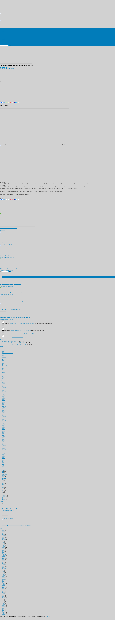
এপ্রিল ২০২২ (3, 424)
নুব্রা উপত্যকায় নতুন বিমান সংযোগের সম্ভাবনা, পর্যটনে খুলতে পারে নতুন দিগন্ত (10, 309)
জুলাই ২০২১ (3, 431)
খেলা (2, 359)
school (3, 352)
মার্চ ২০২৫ (3, 396)
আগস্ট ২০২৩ (3, 411)
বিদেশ (2, 29)
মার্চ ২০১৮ (3, 463)
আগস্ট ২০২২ (3, 421)
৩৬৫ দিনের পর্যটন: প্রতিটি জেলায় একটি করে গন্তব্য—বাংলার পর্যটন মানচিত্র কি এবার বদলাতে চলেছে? (14, 292)
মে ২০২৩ (3, 413)
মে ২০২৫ (3, 394)
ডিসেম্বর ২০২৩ (3, 408)
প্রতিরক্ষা (3, 363)
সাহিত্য (2, 378)
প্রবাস (2, 40)
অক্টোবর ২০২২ (3, 419)
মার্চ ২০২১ (3, 434)
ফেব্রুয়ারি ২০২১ (4, 435)
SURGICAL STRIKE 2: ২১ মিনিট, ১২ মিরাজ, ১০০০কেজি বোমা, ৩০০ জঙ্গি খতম (21, 330)
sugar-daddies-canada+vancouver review (7, 353)
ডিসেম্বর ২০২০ (3, 437)
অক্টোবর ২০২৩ (3, 409)
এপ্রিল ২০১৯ (3, 453)
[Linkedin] (5, 102)
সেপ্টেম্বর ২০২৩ (4, 410)
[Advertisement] (27, 6)
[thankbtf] (17, 226)
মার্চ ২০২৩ (3, 415)
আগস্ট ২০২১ (3, 430)
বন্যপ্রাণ (3, 36)
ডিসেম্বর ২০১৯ (3, 594)
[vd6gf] (34, 142)
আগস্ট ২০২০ (3, 440)
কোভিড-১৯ (3, 358)
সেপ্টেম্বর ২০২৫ (4, 391)
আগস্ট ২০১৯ (3, 450)
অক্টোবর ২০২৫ (3, 390)
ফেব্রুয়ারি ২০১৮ (4, 464)
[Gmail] (13, 102)
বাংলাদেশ (3, 31)
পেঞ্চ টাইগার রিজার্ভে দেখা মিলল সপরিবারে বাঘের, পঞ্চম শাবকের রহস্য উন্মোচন (8, 228)
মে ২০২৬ (3, 384)
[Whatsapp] (7, 102)
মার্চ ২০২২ (3, 425)
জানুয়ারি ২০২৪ (3, 407)
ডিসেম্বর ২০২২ (3, 565)
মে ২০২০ (3, 442)
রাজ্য (2, 30)
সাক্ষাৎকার (3, 377)
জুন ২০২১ (3, 432)
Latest (3, 276)
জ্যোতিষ (3, 360)
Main (0, 67)
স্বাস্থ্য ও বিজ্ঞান (3, 33)
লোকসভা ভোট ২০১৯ (4, 374)
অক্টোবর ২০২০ (3, 438)
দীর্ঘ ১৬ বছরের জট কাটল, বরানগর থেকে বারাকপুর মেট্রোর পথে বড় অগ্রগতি (10, 284)
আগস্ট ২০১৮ (3, 459)
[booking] (34, 180)
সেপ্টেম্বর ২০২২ (4, 420)
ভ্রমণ (2, 35)
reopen (3, 351)
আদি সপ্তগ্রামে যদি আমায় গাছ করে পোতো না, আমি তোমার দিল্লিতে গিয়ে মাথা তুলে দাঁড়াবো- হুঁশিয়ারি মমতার (22, 323)
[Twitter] (3, 102)
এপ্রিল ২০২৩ (3, 414)
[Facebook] (1, 102)
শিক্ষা (2, 376)
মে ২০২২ (3, 423)
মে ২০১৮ (3, 462)
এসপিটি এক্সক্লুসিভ (4, 28)
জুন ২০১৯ (3, 451)
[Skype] (16, 102)
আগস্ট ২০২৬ (3, 382)
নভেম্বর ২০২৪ (3, 399)
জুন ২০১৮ (3, 461)
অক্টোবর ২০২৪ (3, 400)
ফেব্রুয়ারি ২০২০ (4, 445)
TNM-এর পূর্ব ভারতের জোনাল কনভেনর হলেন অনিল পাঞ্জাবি (8, 268)
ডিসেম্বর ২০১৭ (3, 466)
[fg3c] (9, 26)
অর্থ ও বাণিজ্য (3, 39)
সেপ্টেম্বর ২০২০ (4, 439)
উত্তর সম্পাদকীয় (4, 38)
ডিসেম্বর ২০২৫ (3, 536)
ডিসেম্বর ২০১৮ (3, 456)
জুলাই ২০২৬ (3, 383)
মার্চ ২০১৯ (3, 454)
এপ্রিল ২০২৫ (3, 395)
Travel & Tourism (4, 43)
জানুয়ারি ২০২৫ (3, 397)
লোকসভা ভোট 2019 (4, 42)
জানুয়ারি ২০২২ (3, 426)
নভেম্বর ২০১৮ (3, 457)
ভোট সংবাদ (3, 490)
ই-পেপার (3, 356)
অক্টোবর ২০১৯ (3, 448)
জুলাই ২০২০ (3, 441)
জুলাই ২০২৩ (3, 412)
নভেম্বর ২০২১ (3, 428)
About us (3, 618)
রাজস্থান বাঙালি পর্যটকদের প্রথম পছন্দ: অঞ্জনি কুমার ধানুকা (8, 255)
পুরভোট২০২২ (3, 362)
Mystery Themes (48, 616)
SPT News (12, 68)
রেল (2, 32)
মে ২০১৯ (3, 452)
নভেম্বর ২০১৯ (3, 447)
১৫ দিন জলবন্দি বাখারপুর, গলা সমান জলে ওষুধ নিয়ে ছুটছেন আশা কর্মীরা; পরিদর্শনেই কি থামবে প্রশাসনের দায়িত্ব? (15, 317)
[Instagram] (11, 102)
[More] (18, 102)
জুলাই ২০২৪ (3, 402)
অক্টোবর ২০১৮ (3, 458)
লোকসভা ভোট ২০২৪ (4, 375)
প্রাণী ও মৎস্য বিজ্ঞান (4, 365)
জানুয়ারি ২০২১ (3, 436)
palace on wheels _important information (17, 337)
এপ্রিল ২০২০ (3, 443)
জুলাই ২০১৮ (3, 460)
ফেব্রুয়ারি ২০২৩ (4, 416)
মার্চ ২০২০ (3, 444)
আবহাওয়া (3, 355)
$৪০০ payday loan (4, 470)
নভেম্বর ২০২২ (3, 418)
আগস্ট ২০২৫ (3, 392)
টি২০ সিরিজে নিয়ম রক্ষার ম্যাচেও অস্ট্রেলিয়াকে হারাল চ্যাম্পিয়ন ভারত (9, 242)
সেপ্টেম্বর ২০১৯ (4, 449)
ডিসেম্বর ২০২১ (3, 427)
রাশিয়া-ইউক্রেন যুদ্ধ (4, 372)
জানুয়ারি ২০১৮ (3, 465)
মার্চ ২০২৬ (3, 386)
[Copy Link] (9, 102)
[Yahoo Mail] (14, 102)
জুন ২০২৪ (3, 403)
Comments (3, 277)
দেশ (2, 67)
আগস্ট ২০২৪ (3, 401)
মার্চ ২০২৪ (3, 405)
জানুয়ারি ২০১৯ (3, 455)
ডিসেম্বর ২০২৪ (3, 398)
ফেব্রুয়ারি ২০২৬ (4, 387)
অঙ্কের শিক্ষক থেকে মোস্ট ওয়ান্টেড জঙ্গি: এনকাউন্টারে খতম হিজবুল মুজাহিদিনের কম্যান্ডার (20, 326)
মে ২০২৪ (3, 404)
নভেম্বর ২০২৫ (3, 389)
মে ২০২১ (3, 433)
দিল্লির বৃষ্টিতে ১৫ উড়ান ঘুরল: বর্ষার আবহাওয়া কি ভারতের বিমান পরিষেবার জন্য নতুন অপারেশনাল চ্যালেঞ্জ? (14, 301)
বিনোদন (3, 34)
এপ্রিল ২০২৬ (3, 385)
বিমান (4, 67)
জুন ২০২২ (3, 422)
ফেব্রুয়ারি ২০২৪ (4, 406)
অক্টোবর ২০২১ (3, 429)
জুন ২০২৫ (3, 393)
